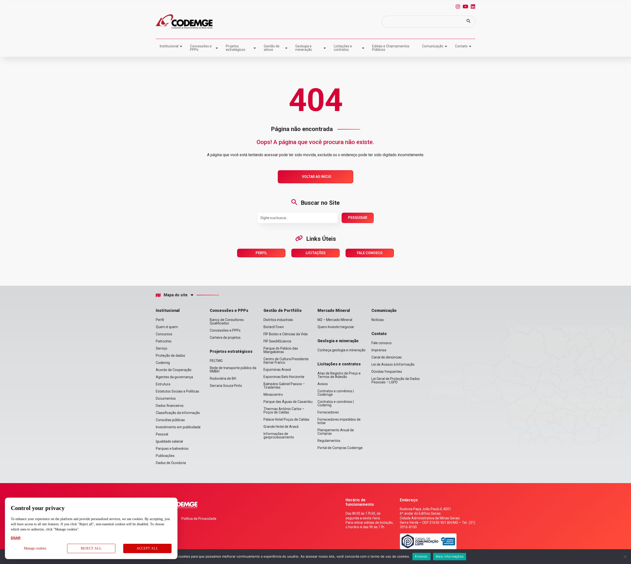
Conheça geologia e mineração (341, 350)
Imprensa (378, 350)
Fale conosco (381, 343)
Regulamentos (328, 440)
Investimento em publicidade (178, 427)
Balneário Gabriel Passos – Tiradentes (284, 385)
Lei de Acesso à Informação (393, 364)
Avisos (322, 384)
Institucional (169, 46)
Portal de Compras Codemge (340, 448)
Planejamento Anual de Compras (335, 431)
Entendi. (421, 556)
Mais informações (450, 556)
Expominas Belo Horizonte (283, 376)
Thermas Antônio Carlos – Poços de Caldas (283, 410)
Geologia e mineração (303, 48)
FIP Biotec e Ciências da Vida (285, 334)
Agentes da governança (174, 377)
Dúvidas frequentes (386, 371)
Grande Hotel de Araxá (280, 426)
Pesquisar (357, 218)
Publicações (165, 455)
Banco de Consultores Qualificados (227, 321)
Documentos (166, 398)
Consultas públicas (170, 420)
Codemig (163, 362)
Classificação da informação (178, 412)
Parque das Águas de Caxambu (288, 401)
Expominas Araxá (277, 369)
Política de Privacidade (198, 519)
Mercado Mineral (333, 310)
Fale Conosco (370, 253)
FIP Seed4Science (277, 341)
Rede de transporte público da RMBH (233, 369)
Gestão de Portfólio (282, 310)
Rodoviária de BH (223, 378)
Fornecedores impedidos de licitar (339, 421)
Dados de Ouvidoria (171, 463)
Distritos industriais (278, 319)
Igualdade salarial (169, 441)
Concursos (164, 334)
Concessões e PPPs (201, 48)
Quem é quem (167, 327)
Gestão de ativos (272, 48)
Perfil (261, 253)
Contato (461, 46)
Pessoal (162, 434)
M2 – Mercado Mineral (334, 319)
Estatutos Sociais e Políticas (177, 391)
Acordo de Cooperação (174, 370)
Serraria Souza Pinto (226, 385)
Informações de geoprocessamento (278, 435)
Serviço (161, 348)
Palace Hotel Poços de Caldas (286, 419)
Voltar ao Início (316, 177)
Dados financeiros (170, 405)
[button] (468, 21)
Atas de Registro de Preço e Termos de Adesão (339, 375)
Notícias (377, 319)
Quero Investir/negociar (335, 327)
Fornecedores (328, 412)
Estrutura (163, 384)
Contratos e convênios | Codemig (335, 403)
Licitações (316, 253)
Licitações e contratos (343, 48)
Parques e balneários (172, 448)
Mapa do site (176, 295)
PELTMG (216, 360)
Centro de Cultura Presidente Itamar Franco (286, 360)
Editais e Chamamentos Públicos (390, 48)
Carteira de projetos (225, 337)
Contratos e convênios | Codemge (335, 392)
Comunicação (432, 46)
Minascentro (273, 394)
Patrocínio (164, 341)
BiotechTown (273, 327)
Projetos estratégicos (235, 48)
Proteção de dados (170, 355)
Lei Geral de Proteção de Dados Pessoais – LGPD (395, 380)
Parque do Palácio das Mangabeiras (280, 350)
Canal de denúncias (386, 357)
